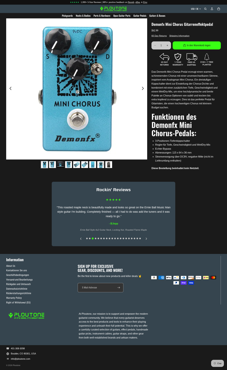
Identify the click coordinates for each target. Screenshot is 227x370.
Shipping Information (179, 35)
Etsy (145, 2)
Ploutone (16, 365)
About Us (10, 265)
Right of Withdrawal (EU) (18, 302)
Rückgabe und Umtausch (18, 284)
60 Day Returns (159, 35)
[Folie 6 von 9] (84, 164)
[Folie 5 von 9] (76, 164)
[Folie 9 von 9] (108, 164)
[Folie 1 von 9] (44, 164)
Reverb (131, 2)
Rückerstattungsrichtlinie (18, 293)
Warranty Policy (14, 297)
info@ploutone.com (20, 358)
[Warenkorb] (218, 8)
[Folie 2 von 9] (52, 164)
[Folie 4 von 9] (68, 164)
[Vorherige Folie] (9, 88)
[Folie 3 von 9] (60, 164)
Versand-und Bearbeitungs (19, 279)
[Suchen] (205, 8)
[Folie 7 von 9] (92, 164)
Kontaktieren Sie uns (16, 270)
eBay (137, 2)
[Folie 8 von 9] (100, 164)
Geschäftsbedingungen (17, 275)
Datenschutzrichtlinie (16, 288)
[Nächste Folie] (143, 88)
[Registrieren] (119, 287)
